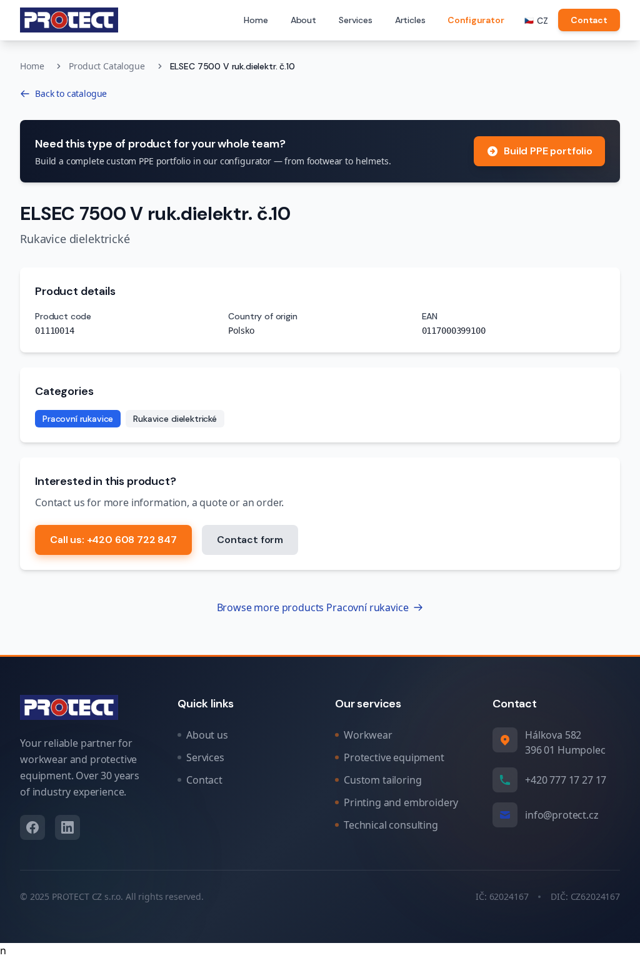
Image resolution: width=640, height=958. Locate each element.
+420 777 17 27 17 (565, 780)
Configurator (476, 20)
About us (207, 735)
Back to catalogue (71, 93)
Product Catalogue (106, 66)
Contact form (250, 539)
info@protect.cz (562, 815)
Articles (410, 20)
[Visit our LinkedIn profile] (67, 827)
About (303, 20)
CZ (536, 20)
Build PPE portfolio (548, 150)
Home (256, 20)
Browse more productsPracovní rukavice (313, 607)
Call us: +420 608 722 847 (113, 539)
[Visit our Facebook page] (32, 827)
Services (355, 20)
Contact (589, 20)
